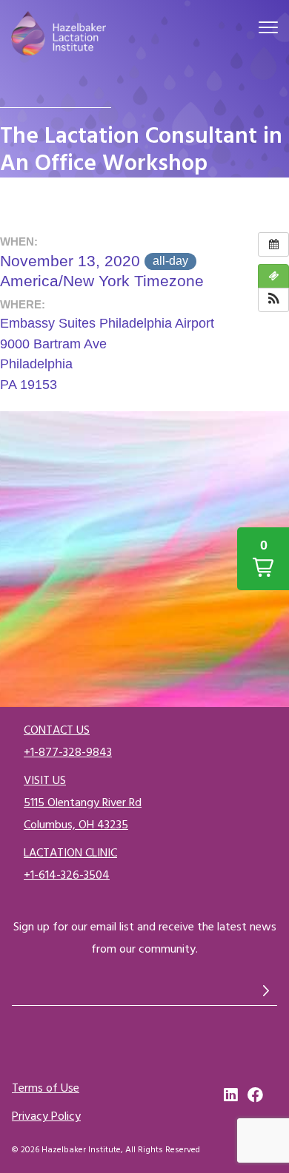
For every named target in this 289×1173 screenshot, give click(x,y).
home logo (58, 35)
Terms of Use (45, 1088)
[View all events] (273, 244)
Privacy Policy (46, 1116)
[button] (273, 299)
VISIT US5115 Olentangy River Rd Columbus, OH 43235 (83, 802)
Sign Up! (266, 990)
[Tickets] (273, 276)
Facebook (256, 1095)
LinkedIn (232, 1095)
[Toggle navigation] (268, 29)
